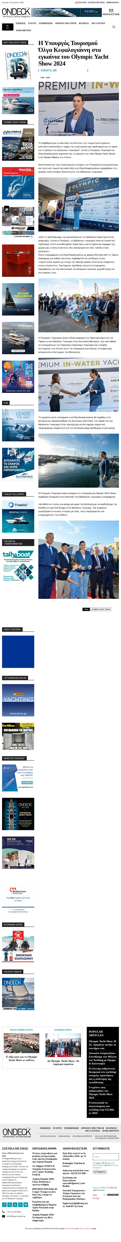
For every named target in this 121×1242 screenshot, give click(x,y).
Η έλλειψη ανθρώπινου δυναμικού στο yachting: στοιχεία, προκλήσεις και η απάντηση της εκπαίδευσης (103, 1075)
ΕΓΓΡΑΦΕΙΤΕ (100, 1172)
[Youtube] (25, 1204)
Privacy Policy (70, 1229)
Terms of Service (85, 1229)
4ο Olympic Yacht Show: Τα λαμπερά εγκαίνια (63, 1062)
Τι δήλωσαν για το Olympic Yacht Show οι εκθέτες (21, 1058)
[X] (88, 77)
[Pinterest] (95, 77)
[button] (114, 27)
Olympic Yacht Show (101, 609)
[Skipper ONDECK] (16, 12)
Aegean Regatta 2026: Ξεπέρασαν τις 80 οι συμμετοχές (43, 1217)
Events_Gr (49, 70)
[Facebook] (82, 77)
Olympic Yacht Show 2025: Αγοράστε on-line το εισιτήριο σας (102, 1045)
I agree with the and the (105, 1165)
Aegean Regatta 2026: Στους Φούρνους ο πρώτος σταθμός (43, 1182)
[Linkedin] (109, 77)
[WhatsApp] (102, 77)
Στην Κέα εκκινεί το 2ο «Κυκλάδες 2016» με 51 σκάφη (74, 1156)
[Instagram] (9, 1204)
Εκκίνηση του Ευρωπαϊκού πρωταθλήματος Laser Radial (74, 1181)
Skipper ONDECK (100, 1188)
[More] (116, 77)
